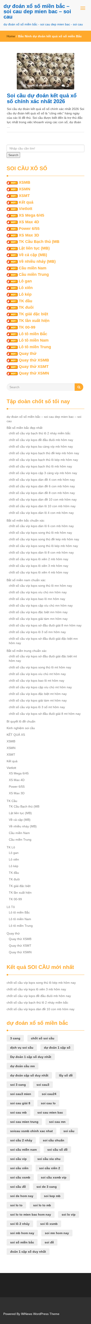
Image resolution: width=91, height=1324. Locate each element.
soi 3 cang (18, 1084)
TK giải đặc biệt (33, 314)
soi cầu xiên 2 (49, 1168)
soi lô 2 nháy (20, 1224)
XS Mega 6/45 (31, 215)
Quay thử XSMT (34, 366)
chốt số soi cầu (42, 1038)
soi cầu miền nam (23, 1149)
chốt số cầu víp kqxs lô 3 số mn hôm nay (37, 632)
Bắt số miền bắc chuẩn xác (25, 520)
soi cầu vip (18, 1159)
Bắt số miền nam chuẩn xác (26, 580)
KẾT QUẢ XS (16, 734)
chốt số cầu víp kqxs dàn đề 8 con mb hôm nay (42, 493)
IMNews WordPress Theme (40, 1314)
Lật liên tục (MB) (34, 248)
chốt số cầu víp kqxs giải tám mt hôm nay (38, 700)
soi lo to (16, 1205)
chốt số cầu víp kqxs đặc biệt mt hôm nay (38, 694)
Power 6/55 (29, 228)
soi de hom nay (21, 1196)
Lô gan (25, 281)
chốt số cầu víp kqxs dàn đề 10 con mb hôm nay (43, 499)
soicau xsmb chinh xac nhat (31, 1131)
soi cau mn (57, 1122)
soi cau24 (49, 1094)
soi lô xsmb (49, 1224)
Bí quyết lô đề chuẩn (21, 721)
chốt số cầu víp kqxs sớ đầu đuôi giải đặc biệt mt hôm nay (43, 658)
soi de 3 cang (46, 1186)
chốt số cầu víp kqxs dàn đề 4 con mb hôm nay (42, 479)
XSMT (24, 195)
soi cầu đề (18, 1186)
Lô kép (25, 294)
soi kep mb (52, 1196)
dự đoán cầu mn (22, 1066)
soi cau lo (48, 1103)
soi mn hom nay (57, 1233)
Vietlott (25, 208)
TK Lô (11, 847)
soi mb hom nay (22, 1233)
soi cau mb (18, 1112)
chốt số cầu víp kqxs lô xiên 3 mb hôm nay (38, 565)
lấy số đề (66, 1075)
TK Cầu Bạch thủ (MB (39, 241)
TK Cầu (12, 801)
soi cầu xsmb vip (53, 1177)
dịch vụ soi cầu (21, 1047)
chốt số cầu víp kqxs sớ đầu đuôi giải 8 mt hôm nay (45, 713)
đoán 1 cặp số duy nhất (28, 1251)
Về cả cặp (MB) (33, 255)
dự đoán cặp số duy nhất (29, 1075)
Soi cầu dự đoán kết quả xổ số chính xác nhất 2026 (42, 98)
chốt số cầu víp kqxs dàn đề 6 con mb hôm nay (42, 486)
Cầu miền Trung (34, 274)
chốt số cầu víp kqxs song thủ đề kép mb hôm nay (44, 539)
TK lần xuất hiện (34, 320)
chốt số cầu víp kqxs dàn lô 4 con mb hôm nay (41, 512)
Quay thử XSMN (34, 373)
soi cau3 (42, 1084)
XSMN (24, 189)
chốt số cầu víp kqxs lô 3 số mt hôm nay (37, 707)
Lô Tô (11, 907)
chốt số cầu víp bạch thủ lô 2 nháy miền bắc (39, 433)
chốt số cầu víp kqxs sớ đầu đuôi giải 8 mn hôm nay (45, 625)
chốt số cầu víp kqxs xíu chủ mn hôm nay (38, 592)
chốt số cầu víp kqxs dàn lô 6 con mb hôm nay (41, 526)
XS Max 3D (29, 235)
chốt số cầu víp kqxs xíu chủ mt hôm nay (37, 674)
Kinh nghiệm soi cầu (21, 728)
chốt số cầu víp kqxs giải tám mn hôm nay (38, 618)
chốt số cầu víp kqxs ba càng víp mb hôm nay (41, 446)
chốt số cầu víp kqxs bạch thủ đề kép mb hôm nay (44, 453)
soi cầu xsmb (20, 1177)
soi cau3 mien (20, 1094)
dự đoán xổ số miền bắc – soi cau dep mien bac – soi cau (37, 11)
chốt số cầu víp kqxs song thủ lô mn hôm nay (40, 585)
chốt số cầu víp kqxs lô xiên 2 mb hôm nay (38, 559)
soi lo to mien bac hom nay (30, 1214)
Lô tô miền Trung (35, 347)
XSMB (24, 182)
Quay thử (27, 353)
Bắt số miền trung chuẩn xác (27, 651)
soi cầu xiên (19, 1168)
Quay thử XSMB (34, 360)
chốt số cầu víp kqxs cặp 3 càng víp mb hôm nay (43, 473)
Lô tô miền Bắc (33, 334)
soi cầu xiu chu (49, 1159)
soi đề (49, 1242)
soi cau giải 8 (20, 1103)
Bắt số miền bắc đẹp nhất (24, 427)
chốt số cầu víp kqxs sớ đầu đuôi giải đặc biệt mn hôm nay (43, 641)
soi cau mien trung (24, 1122)
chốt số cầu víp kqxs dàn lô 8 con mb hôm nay (41, 552)
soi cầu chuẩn (53, 1140)
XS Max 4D (29, 222)
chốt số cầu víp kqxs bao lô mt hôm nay (36, 680)
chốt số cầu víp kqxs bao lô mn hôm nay (37, 599)
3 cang (15, 1038)
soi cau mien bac (50, 1112)
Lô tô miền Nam (34, 340)
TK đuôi (26, 307)
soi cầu (68, 1131)
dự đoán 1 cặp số (57, 1047)
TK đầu (25, 301)
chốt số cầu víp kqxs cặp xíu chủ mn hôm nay (41, 605)
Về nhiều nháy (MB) (37, 261)
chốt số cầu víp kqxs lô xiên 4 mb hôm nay (38, 572)
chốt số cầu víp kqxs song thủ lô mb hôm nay (40, 532)
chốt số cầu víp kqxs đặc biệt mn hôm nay (38, 612)
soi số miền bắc (22, 1242)
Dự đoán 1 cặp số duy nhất (30, 1057)
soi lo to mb (42, 1205)
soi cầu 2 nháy (21, 1140)
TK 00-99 (27, 327)
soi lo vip (69, 1214)
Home (11, 36)
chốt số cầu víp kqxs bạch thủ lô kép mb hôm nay (43, 460)
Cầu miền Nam (32, 268)
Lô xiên (26, 288)
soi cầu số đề (57, 1149)
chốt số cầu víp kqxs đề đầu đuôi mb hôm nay (41, 440)
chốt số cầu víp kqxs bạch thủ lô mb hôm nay (40, 466)
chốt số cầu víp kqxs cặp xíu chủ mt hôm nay (40, 687)
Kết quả (26, 202)
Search (13, 155)
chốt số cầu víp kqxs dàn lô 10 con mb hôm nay (42, 506)
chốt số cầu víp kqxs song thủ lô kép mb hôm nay (43, 546)
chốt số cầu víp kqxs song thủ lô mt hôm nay (40, 667)
